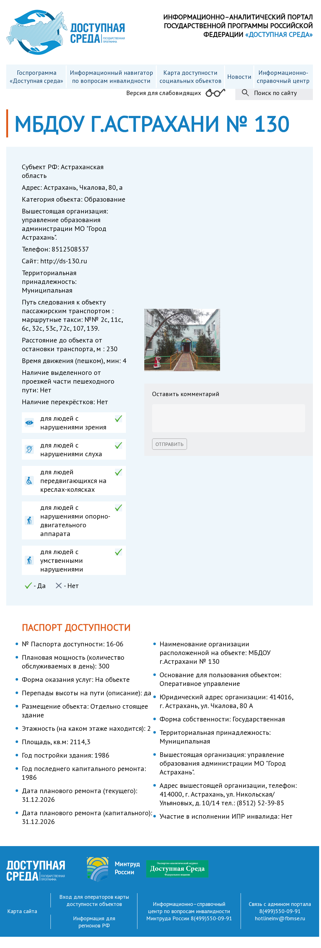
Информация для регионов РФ (94, 922)
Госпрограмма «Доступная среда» (36, 77)
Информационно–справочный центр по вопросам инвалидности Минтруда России (188, 911)
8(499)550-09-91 (211, 918)
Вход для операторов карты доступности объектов (94, 900)
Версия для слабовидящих (163, 93)
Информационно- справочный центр (283, 77)
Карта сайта (22, 911)
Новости (239, 77)
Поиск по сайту (275, 93)
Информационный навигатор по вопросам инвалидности (111, 77)
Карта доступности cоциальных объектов (191, 77)
